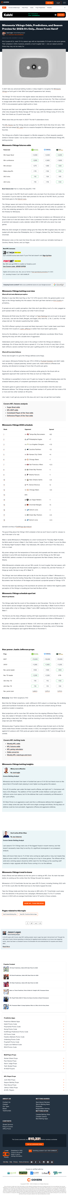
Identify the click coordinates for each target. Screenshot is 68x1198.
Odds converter (13, 752)
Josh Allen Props (9, 1080)
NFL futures (9, 125)
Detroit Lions (22, 199)
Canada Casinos (41, 1116)
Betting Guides (43, 1099)
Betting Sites (42, 1111)
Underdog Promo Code (12, 1039)
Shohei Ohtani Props (11, 1058)
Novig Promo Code (10, 1029)
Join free (49, 3)
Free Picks (25, 7)
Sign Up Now (47, 255)
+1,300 (35, 664)
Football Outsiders (47, 361)
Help (10, 1162)
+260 (47, 166)
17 (4, 515)
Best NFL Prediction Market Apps (28, 914)
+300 (60, 166)
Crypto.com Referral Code (13, 1044)
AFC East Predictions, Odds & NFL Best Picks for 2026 (24, 968)
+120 (59, 171)
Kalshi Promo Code (10, 1024)
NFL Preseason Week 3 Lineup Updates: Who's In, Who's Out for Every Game (29, 1005)
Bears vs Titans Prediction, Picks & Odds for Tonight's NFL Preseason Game (29, 990)
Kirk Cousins (57, 300)
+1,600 (59, 160)
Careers (5, 1104)
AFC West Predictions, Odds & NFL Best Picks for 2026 (24, 983)
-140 (59, 176)
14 (4, 500)
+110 (47, 182)
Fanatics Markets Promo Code (14, 1037)
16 (4, 510)
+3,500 (34, 155)
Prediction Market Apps (12, 1021)
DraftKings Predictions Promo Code (16, 1032)
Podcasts (39, 1106)
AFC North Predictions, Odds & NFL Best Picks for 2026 (24, 975)
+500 (47, 670)
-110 (35, 176)
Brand (5, 1108)
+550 (35, 670)
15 (4, 505)
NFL (4, 7)
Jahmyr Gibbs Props (11, 1087)
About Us (7, 1099)
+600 (60, 670)
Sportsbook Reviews (43, 1102)
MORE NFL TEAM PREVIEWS (34, 903)
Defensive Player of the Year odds (20, 416)
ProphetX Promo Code (11, 1042)
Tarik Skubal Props (10, 1066)
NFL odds (20, 127)
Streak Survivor (8, 1124)
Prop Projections (40, 7)
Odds (31, 7)
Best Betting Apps (42, 1119)
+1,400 (47, 160)
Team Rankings (42, 316)
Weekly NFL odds (13, 744)
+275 (35, 166)
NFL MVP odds (12, 410)
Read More (6, 946)
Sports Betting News (43, 1104)
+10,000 (35, 659)
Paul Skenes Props (10, 1061)
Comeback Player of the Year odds (20, 413)
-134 (47, 176)
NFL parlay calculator (15, 749)
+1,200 (59, 664)
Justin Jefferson (25, 329)
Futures (49, 7)
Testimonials (7, 1111)
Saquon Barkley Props (11, 1082)
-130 (59, 686)
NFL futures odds (13, 746)
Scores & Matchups (14, 7)
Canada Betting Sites (43, 1114)
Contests (7, 1121)
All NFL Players (9, 1090)
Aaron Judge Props (10, 1063)
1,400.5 (34, 691)
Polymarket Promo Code (12, 1026)
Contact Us (6, 1102)
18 (4, 520)
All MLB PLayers (9, 1068)
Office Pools (7, 1129)
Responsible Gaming (42, 1108)
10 (4, 480)
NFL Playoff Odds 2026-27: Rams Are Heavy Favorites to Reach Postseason (29, 998)
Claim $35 (61, 14)
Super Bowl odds (13, 407)
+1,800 (35, 160)
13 (4, 495)
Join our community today (34, 1144)
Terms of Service (24, 1162)
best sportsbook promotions (40, 272)
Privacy (15, 1162)
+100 (59, 681)
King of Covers (8, 1126)
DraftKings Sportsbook (23, 527)
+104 (47, 171)
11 (4, 485)
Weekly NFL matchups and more (19, 755)
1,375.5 (47, 691)
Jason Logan (9, 32)
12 (4, 490)
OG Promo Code (9, 1034)
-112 (47, 681)
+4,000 (59, 155)
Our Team (6, 1106)
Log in (58, 3)
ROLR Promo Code (10, 1047)
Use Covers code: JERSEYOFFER (14, 266)
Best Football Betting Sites (9, 914)
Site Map (5, 1162)
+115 (34, 171)
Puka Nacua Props (10, 1085)
